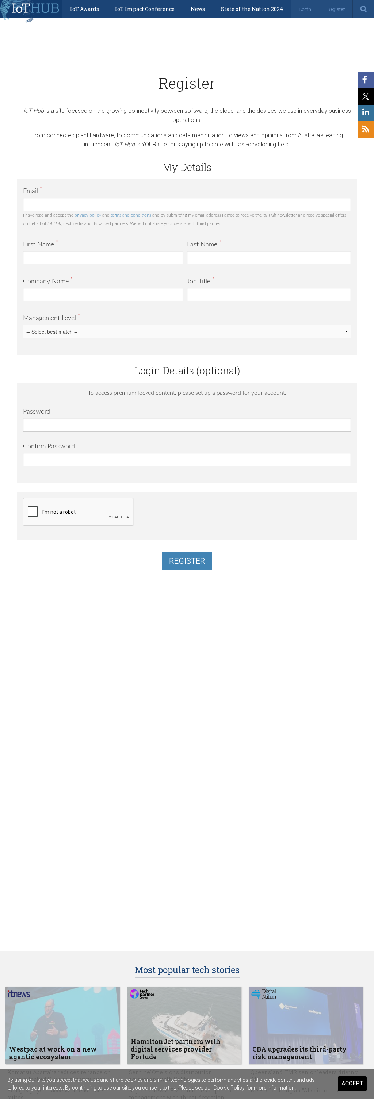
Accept (352, 1083)
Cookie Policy (229, 1088)
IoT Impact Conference (145, 8)
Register (336, 9)
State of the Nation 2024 (252, 8)
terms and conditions (131, 215)
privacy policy (88, 215)
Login (305, 9)
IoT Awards (84, 8)
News (198, 8)
